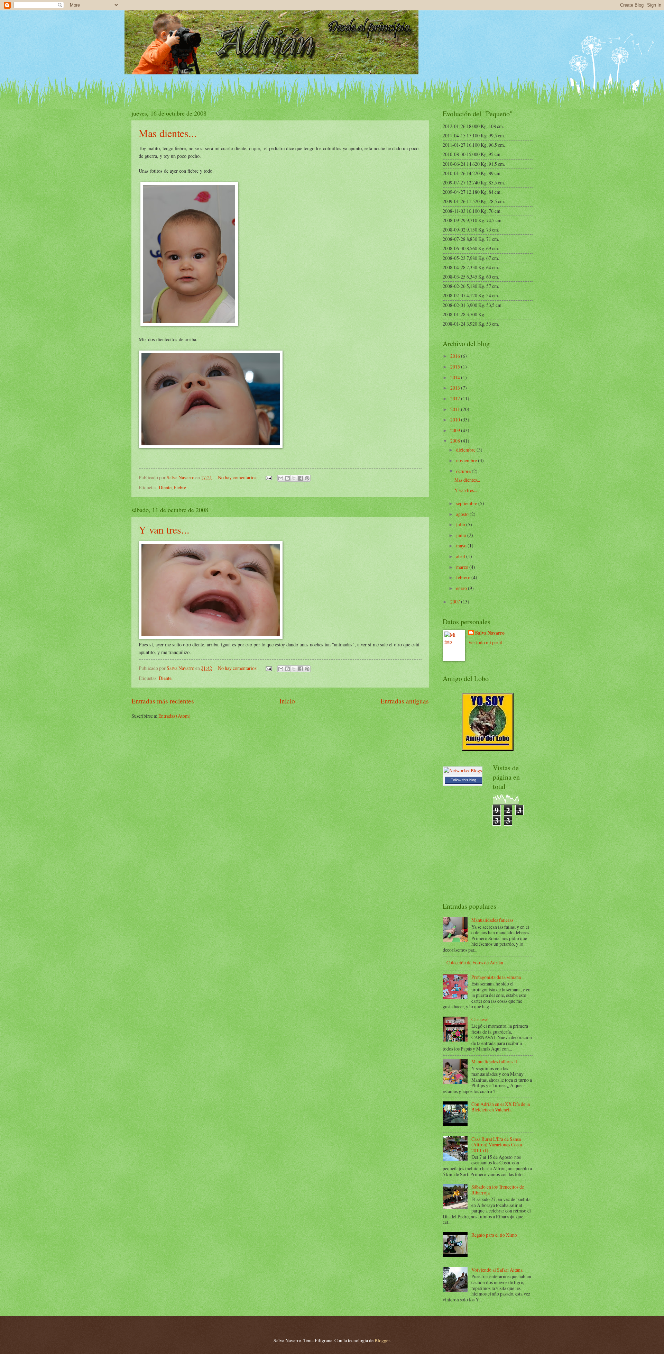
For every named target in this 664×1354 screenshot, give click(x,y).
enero (462, 588)
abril (461, 556)
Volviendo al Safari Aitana (497, 1269)
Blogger (382, 1340)
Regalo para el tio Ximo (494, 1235)
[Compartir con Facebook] (300, 478)
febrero (463, 577)
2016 (455, 356)
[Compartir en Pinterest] (307, 478)
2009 (455, 430)
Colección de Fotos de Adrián (474, 962)
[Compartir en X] (293, 478)
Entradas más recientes (162, 701)
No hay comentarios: (238, 477)
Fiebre (180, 487)
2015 (455, 366)
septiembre (467, 503)
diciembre (466, 449)
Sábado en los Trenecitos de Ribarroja (497, 1189)
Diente (165, 487)
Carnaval (480, 1019)
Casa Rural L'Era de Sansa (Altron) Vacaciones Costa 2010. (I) (496, 1145)
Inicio (287, 701)
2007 (455, 601)
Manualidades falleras (492, 920)
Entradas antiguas (404, 701)
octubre (464, 471)
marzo (462, 567)
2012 (455, 398)
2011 (455, 409)
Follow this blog (463, 780)
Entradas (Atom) (174, 715)
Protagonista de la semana (496, 977)
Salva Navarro (490, 633)
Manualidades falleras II (494, 1061)
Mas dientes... (168, 133)
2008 (455, 440)
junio (461, 535)
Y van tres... (164, 529)
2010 (455, 419)
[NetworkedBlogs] (463, 770)
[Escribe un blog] (287, 478)
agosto (463, 514)
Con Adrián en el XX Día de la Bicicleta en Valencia (500, 1107)
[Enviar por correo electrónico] (280, 478)
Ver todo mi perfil (485, 642)
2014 (455, 377)
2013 (455, 387)
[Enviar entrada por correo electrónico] (268, 477)
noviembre (467, 460)
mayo (462, 545)
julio (461, 524)
